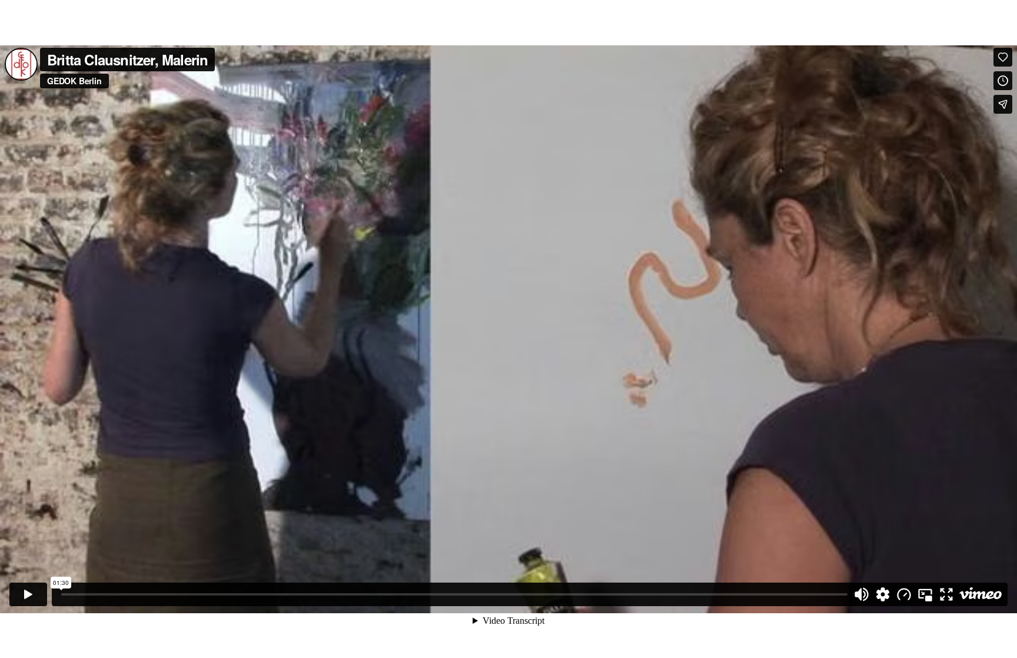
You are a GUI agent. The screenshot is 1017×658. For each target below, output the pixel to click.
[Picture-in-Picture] (925, 594)
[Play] (28, 594)
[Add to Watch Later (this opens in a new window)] (1002, 80)
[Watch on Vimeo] (980, 594)
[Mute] (861, 594)
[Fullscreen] (946, 594)
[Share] (1002, 104)
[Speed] (904, 594)
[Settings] (882, 594)
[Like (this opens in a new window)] (1002, 57)
